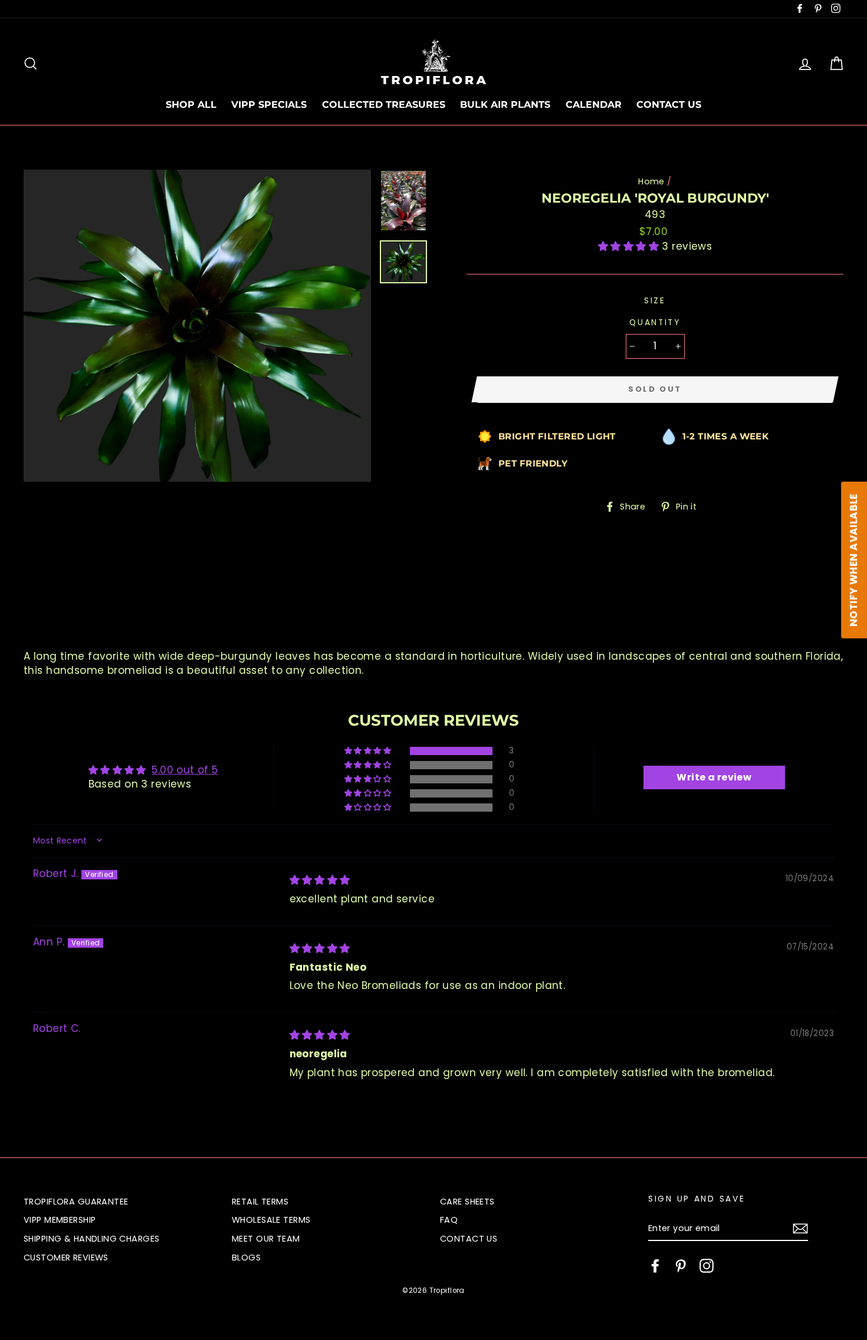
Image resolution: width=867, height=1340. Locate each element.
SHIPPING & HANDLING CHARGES (91, 1239)
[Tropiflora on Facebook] (655, 1266)
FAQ (449, 1220)
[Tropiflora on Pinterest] (681, 1266)
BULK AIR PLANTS (505, 104)
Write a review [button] (713, 777)
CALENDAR (594, 104)
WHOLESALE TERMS (271, 1220)
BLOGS (246, 1257)
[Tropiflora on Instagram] (706, 1266)
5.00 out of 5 (185, 770)
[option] (197, 326)
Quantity (655, 322)
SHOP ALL (191, 104)
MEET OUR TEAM (266, 1239)
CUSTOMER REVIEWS (66, 1257)
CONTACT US (668, 104)
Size (655, 300)
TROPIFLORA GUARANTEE (76, 1201)
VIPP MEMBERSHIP (60, 1220)
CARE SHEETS (467, 1201)
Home (651, 181)
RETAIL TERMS (260, 1201)
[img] (320, 880)
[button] (630, 246)
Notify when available (853, 559)
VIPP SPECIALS (269, 104)
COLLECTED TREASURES (383, 104)
